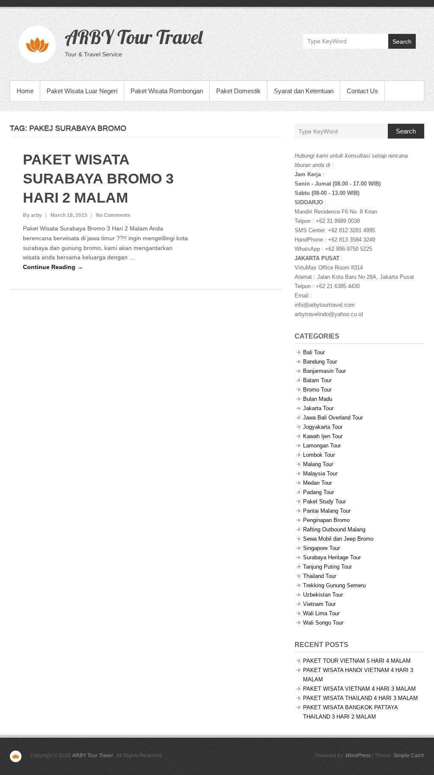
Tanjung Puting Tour (327, 567)
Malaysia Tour (320, 473)
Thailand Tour (319, 576)
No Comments (113, 215)
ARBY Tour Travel (133, 37)
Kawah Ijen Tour (322, 436)
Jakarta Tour (318, 408)
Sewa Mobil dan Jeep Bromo (338, 539)
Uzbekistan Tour (323, 595)
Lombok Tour (319, 455)
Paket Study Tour (324, 501)
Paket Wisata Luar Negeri (82, 90)
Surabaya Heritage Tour (332, 557)
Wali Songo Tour (323, 622)
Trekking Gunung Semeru (334, 585)
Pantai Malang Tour (327, 511)
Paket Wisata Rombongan (167, 90)
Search (402, 41)
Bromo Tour (317, 389)
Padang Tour (318, 492)
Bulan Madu (317, 399)
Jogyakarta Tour (322, 427)
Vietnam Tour (319, 604)
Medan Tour (317, 483)
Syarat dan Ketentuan (304, 90)
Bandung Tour (320, 361)
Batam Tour (317, 380)
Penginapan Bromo (326, 520)
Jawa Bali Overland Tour (333, 417)
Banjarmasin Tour (324, 371)
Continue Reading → (53, 267)
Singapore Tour (321, 548)
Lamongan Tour (322, 445)
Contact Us (362, 90)
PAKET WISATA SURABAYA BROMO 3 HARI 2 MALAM (98, 178)
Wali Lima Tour (321, 613)
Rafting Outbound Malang (334, 529)
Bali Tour (314, 352)
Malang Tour (318, 464)
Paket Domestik (238, 90)
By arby (32, 215)
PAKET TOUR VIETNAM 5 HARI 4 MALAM (357, 661)
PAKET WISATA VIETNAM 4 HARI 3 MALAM (359, 689)
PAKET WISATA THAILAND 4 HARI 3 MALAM (360, 698)
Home (25, 90)
